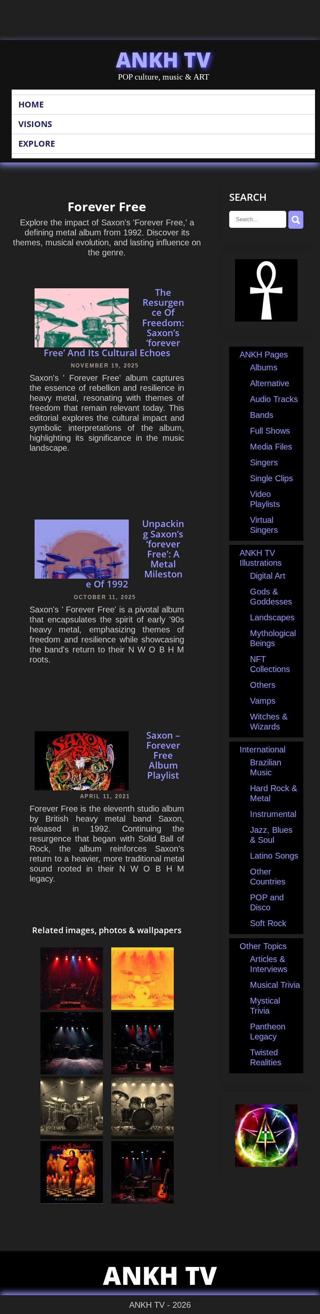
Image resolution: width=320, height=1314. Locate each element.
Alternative (269, 383)
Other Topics (263, 946)
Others (262, 684)
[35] (71, 1200)
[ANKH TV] (266, 318)
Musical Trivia (275, 984)
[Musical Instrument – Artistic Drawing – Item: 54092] (71, 1136)
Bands (261, 415)
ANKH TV (163, 59)
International (262, 749)
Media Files (271, 446)
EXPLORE (36, 143)
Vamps (262, 700)
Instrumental (273, 814)
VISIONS (35, 124)
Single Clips (271, 478)
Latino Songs (274, 855)
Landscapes (272, 617)
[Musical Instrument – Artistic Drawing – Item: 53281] (142, 1007)
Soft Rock (268, 923)
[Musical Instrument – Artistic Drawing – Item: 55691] (142, 1136)
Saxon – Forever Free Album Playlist (163, 755)
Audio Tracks (274, 399)
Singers (264, 462)
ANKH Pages (264, 354)
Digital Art (267, 575)
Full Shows (270, 430)
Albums (264, 367)
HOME (31, 104)
